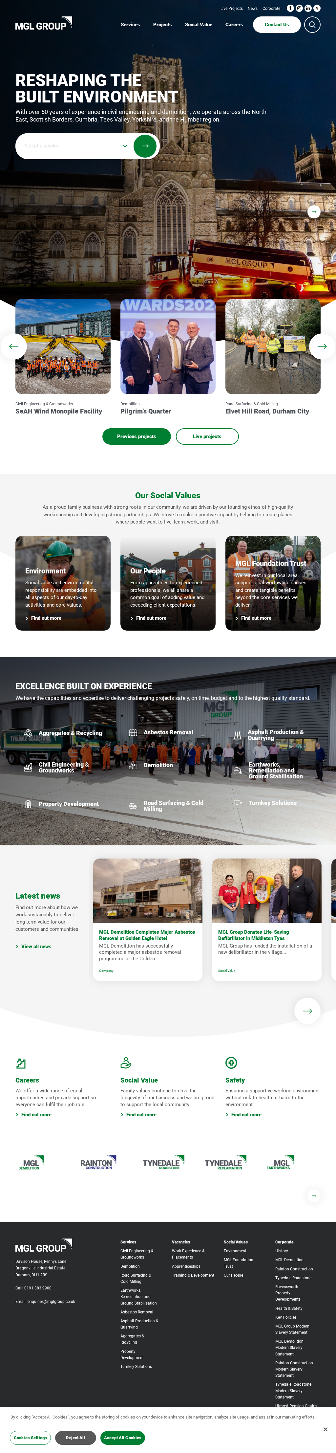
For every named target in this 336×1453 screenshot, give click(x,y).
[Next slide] (314, 211)
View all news (36, 946)
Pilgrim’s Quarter (145, 411)
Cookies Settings (30, 1437)
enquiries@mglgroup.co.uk (51, 1301)
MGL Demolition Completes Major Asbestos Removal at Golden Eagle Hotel (147, 935)
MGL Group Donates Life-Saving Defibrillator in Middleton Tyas (253, 935)
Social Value (226, 970)
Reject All (75, 1437)
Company (106, 970)
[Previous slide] (14, 346)
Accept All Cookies (122, 1437)
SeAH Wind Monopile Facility (58, 411)
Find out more (46, 618)
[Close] (325, 1429)
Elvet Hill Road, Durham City (267, 411)
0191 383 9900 (38, 1288)
